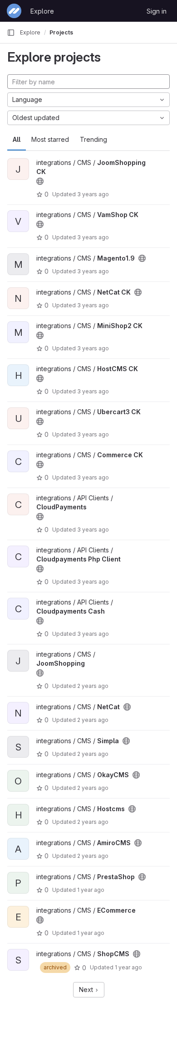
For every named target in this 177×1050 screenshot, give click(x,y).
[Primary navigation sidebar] (11, 32)
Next (87, 989)
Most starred (50, 139)
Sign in (157, 11)
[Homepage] (14, 11)
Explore (42, 11)
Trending (93, 139)
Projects (61, 32)
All (16, 139)
